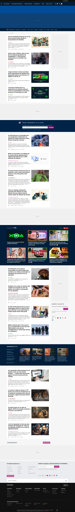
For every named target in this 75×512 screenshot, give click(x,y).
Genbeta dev (12, 346)
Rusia (29, 29)
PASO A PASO (49, 3)
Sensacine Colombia (27, 505)
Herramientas (9, 468)
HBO (32, 29)
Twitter (55, 3)
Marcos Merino (14, 49)
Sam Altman (18, 29)
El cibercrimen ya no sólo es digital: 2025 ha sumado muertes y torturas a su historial (19, 409)
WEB (43, 3)
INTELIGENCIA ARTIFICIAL (17, 3)
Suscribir (57, 466)
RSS (63, 318)
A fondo (10, 42)
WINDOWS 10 (37, 3)
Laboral (10, 142)
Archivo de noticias (12, 442)
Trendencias (12, 177)
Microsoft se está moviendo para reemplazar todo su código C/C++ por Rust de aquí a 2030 (37, 358)
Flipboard (57, 3)
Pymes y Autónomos (63, 492)
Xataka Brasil (9, 504)
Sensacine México (28, 503)
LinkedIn (53, 320)
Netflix (8, 473)
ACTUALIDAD (6, 3)
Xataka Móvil (9, 491)
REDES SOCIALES (28, 3)
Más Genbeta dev (10, 362)
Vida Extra (18, 491)
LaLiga (56, 29)
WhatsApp (19, 473)
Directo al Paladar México (37, 504)
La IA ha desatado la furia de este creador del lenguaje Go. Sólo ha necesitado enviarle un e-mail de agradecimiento (18, 426)
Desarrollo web (10, 349)
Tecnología (41, 29)
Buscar (66, 481)
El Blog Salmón (63, 490)
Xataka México (9, 503)
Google (48, 29)
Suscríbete (51, 127)
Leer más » (17, 47)
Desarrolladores (10, 356)
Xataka (11, 94)
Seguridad (10, 413)
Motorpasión (12, 398)
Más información (45, 510)
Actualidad (19, 466)
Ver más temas (10, 475)
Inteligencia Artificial (31, 473)
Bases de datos (10, 354)
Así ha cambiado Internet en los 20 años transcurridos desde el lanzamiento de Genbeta (19, 38)
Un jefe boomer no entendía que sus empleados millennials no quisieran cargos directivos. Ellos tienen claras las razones (18, 138)
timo (29, 471)
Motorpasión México (45, 504)
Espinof (11, 333)
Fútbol (52, 29)
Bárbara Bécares (14, 149)
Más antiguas (46, 442)
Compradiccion (54, 493)
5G (44, 29)
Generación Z (24, 29)
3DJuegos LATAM (19, 503)
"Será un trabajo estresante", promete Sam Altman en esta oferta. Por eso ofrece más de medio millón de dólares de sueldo (19, 192)
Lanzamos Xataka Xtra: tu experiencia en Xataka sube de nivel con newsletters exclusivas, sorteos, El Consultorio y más (18, 90)
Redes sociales (9, 471)
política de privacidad (37, 129)
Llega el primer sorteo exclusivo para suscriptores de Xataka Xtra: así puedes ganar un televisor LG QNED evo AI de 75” (19, 74)
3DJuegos (18, 490)
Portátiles (36, 29)
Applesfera (9, 493)
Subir (65, 485)
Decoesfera (54, 491)
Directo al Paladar (13, 293)
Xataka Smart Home (10, 494)
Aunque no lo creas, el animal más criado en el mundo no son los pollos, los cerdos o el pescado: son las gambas (19, 288)
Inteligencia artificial (13, 160)
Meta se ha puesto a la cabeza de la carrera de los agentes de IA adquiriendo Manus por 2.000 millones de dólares (18, 156)
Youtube (58, 318)
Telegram (61, 3)
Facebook (59, 3)
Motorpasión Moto (46, 491)
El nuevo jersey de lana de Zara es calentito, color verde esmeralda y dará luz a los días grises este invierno (19, 173)
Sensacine (27, 490)
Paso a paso (9, 466)
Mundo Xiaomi (9, 496)
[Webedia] (65, 1)
